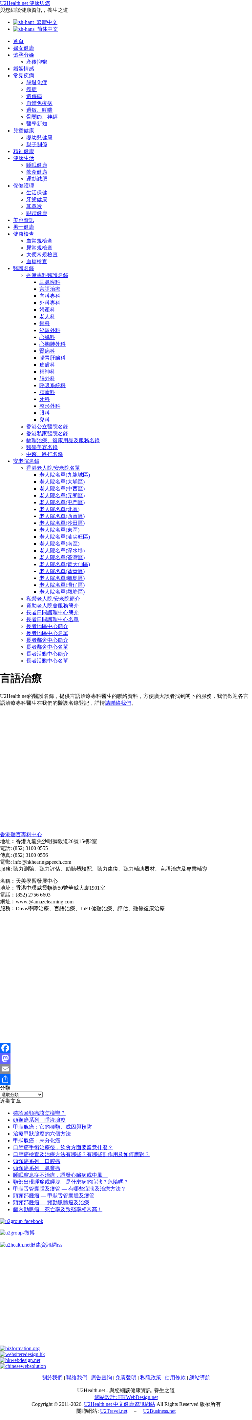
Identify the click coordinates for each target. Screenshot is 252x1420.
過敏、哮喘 (39, 110)
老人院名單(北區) (59, 509)
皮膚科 (47, 364)
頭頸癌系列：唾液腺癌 (39, 1120)
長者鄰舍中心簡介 (47, 640)
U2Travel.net (113, 1411)
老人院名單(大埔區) (62, 481)
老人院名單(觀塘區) (62, 592)
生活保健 (36, 192)
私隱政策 (150, 1377)
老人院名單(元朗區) (62, 495)
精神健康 (23, 151)
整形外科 (49, 406)
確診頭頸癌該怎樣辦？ (39, 1113)
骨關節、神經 (42, 117)
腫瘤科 (47, 392)
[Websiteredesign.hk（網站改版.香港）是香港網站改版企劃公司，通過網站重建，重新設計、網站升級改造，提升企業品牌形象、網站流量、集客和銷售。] (22, 1354)
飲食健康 (36, 172)
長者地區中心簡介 (47, 626)
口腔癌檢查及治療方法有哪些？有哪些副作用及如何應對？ (81, 1154)
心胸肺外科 (52, 344)
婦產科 (47, 309)
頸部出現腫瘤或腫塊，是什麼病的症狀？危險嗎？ (71, 1182)
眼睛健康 (36, 213)
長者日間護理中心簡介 (52, 612)
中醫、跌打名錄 (44, 454)
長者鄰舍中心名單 (47, 647)
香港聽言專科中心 (21, 834)
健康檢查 (23, 234)
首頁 (18, 41)
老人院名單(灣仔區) (62, 585)
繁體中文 (45, 22)
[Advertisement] (126, 769)
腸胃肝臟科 (52, 358)
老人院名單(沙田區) (62, 523)
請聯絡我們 (118, 703)
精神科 (47, 371)
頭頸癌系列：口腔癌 (36, 1161)
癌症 (31, 89)
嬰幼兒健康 (39, 137)
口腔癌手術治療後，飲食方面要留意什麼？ (63, 1147)
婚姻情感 (23, 68)
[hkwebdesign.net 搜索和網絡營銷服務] (20, 1360)
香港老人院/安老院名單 (53, 468)
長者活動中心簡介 (47, 654)
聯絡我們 (76, 1377)
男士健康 (23, 227)
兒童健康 (23, 130)
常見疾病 (23, 75)
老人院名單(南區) (59, 543)
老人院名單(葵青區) (62, 571)
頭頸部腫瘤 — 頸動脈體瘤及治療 (51, 1202)
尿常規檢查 (39, 247)
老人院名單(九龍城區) (64, 475)
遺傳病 (34, 96)
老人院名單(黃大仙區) (64, 564)
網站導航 (199, 1377)
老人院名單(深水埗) (62, 550)
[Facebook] (126, 1048)
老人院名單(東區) (59, 530)
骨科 (44, 323)
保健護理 (23, 185)
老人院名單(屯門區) (62, 502)
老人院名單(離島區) (62, 578)
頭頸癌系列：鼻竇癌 (36, 1168)
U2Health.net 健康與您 (25, 3)
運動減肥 (36, 179)
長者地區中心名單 (47, 633)
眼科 (44, 413)
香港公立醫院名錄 (47, 426)
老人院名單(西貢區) (62, 516)
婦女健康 (23, 48)
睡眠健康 (36, 165)
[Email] (126, 1069)
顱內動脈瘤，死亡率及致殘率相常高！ (57, 1209)
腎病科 (47, 351)
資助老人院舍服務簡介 (52, 605)
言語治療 (49, 289)
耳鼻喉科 (49, 282)
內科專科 (49, 296)
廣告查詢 (101, 1377)
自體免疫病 (39, 103)
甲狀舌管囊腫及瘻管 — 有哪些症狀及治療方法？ (69, 1189)
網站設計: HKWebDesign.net (126, 1397)
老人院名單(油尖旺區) (64, 537)
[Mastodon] (126, 1058)
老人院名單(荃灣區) (62, 557)
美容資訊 (23, 220)
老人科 (47, 316)
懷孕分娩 (23, 55)
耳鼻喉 (34, 206)
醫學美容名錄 (42, 447)
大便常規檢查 (42, 254)
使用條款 (175, 1377)
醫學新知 (36, 124)
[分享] (126, 1079)
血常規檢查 (39, 241)
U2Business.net (159, 1411)
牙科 (44, 399)
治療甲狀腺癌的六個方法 (42, 1133)
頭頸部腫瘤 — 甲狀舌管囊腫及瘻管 (53, 1195)
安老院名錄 (26, 461)
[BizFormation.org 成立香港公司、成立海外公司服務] (20, 1348)
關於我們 (52, 1377)
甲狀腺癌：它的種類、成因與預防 (52, 1127)
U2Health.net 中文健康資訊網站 (119, 1404)
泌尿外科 (49, 330)
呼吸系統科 (52, 385)
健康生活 (23, 158)
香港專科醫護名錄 (47, 275)
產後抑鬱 (36, 62)
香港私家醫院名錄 (47, 433)
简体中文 (46, 29)
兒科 (44, 420)
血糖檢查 (36, 261)
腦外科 (47, 378)
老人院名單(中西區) (62, 488)
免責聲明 (126, 1377)
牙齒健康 (36, 199)
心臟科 (47, 337)
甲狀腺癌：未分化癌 (36, 1140)
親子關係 (36, 144)
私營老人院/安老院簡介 (53, 599)
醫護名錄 (23, 268)
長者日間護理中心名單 (52, 619)
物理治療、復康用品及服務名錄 (63, 440)
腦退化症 (36, 82)
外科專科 (49, 303)
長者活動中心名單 (47, 660)
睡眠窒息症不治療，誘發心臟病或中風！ (60, 1175)
